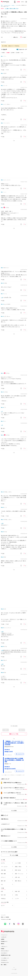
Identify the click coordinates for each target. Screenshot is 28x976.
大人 (2, 884)
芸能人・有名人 (18, 866)
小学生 (16, 895)
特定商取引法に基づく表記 (5, 955)
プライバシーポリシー (5, 950)
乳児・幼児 (3, 895)
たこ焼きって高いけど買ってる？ (12, 8)
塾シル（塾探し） (4, 964)
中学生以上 (3, 898)
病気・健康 (3, 873)
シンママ (17, 898)
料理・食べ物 (18, 870)
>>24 (2, 631)
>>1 (2, 411)
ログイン (22, 1)
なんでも (3, 863)
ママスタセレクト (4, 960)
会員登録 (18, 1)
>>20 (2, 523)
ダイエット (3, 877)
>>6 (2, 297)
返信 (3, 69)
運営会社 (2, 943)
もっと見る (14, 810)
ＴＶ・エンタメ (4, 866)
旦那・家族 (3, 870)
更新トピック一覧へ (14, 734)
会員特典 (2, 939)
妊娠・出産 (17, 891)
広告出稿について (4, 941)
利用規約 (2, 948)
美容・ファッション (19, 873)
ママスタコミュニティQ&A (6, 919)
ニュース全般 (18, 863)
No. (2, 56)
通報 (2, 37)
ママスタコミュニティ (5, 962)
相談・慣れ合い (18, 880)
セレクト (3, 905)
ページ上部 (14, 969)
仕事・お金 (17, 877)
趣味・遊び (3, 880)
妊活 (2, 891)
